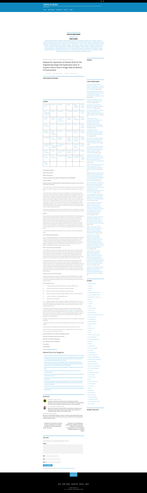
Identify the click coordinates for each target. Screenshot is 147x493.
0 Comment (66, 73)
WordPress (70, 489)
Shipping (72, 49)
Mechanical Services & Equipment (73, 46)
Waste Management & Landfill (78, 51)
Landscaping (92, 45)
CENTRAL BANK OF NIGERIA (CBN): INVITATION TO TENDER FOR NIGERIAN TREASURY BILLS (95, 106)
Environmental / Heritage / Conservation (84, 42)
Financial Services (75, 43)
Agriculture (56, 40)
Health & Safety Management (55, 45)
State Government (85, 49)
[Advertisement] (73, 23)
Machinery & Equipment (49, 46)
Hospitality (69, 45)
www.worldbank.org (70, 311)
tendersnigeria (48, 73)
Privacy (71, 9)
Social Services (78, 49)
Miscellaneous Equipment (95, 46)
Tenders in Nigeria (73, 487)
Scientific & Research (60, 49)
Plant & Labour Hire (95, 48)
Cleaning (94, 40)
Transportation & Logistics (67, 51)
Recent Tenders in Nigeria (93, 81)
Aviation (65, 40)
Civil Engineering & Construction (47, 113)
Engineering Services (72, 42)
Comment (45, 443)
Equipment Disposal (97, 42)
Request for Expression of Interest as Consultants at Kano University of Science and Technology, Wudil (63, 386)
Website (44, 462)
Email (44, 459)
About (45, 9)
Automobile (60, 40)
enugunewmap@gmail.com (51, 349)
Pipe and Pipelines (86, 48)
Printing (101, 48)
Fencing (69, 43)
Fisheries (81, 43)
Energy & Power (64, 42)
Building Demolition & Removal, (73, 40)
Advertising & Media (49, 40)
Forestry (85, 43)
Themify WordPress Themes (78, 489)
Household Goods (75, 45)
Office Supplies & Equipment (61, 48)
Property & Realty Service (50, 49)
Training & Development (92, 397)
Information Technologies (84, 45)
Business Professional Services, (86, 40)
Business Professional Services (83, 106)
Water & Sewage (88, 51)
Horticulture (64, 45)
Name (44, 456)
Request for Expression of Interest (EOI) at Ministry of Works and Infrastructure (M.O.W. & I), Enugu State (64, 355)
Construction (99, 40)
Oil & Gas (69, 48)
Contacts (66, 9)
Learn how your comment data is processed (66, 468)
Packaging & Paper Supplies (77, 48)
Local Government (98, 45)
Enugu (54, 73)
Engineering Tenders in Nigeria (49, 59)
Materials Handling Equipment (60, 46)
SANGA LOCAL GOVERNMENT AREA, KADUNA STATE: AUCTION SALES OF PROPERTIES (94, 101)
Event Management (91, 319)
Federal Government (63, 43)
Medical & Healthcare (85, 46)
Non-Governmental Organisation (54, 146)
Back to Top (73, 475)
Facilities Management (53, 43)
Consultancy (45, 42)
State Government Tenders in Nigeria (65, 59)
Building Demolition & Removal (76, 106)
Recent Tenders (51, 9)
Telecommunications (94, 49)
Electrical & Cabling (56, 42)
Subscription (59, 9)
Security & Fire (67, 49)
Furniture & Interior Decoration (93, 43)
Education (50, 42)
